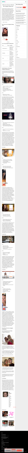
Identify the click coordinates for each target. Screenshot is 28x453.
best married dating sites (9, 200)
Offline (2, 446)
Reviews (17, 51)
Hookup (17, 40)
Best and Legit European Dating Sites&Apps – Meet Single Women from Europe (21, 16)
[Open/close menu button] (25, 1)
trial (9, 282)
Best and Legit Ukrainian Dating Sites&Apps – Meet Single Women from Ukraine (21, 22)
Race (16, 49)
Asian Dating (17, 29)
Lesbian (17, 43)
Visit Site (4, 184)
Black (16, 32)
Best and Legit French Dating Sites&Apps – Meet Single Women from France (21, 18)
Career (2, 439)
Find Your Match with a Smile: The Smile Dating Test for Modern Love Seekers (20, 13)
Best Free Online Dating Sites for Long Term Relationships (4, 437)
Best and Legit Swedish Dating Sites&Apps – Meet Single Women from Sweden (21, 20)
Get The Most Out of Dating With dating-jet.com (5, 443)
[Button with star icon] (3, 28)
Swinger (17, 54)
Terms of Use (2, 449)
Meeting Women (18, 46)
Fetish (16, 37)
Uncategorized (17, 57)
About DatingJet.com (3, 434)
